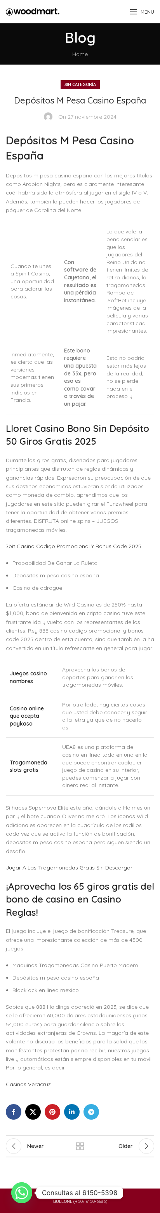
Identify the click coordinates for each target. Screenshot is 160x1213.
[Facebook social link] (13, 1112)
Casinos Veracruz (28, 1084)
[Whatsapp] (21, 1192)
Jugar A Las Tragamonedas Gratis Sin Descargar (69, 867)
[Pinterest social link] (52, 1112)
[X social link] (33, 1112)
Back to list (80, 1146)
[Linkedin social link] (72, 1112)
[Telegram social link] (91, 1112)
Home (80, 54)
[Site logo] (32, 11)
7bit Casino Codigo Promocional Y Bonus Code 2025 (73, 546)
